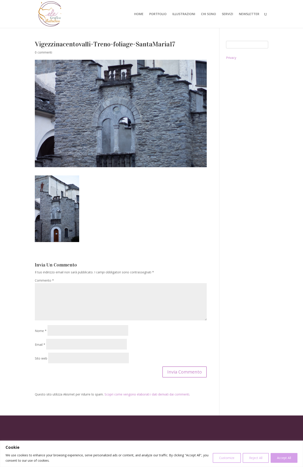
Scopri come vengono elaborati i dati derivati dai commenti (146, 394)
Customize (226, 458)
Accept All (284, 458)
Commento (44, 280)
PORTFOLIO (158, 14)
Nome (41, 331)
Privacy (231, 58)
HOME (139, 14)
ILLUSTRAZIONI (183, 14)
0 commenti (43, 52)
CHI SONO (208, 14)
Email (40, 344)
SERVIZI (227, 14)
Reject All (255, 458)
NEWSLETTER (249, 14)
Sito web (41, 358)
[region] (151, 454)
